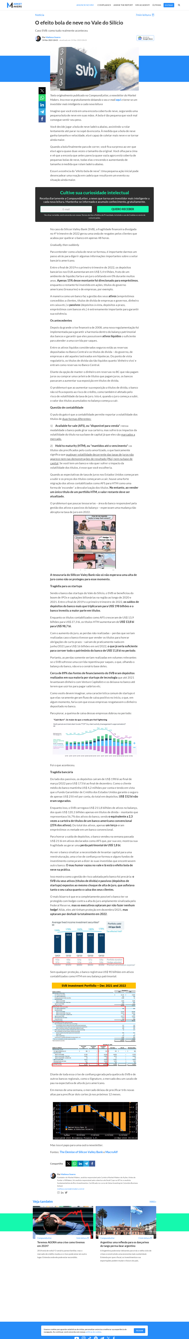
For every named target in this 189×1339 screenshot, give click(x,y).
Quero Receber (122, 209)
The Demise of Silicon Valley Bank (81, 1152)
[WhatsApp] (74, 1164)
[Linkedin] (80, 1164)
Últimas (156, 5)
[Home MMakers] (14, 5)
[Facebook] (92, 1164)
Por (51, 37)
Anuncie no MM (85, 5)
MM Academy (142, 5)
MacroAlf (111, 1152)
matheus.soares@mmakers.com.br (70, 1189)
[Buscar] (181, 5)
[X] (68, 1164)
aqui (118, 99)
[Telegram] (86, 1164)
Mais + (153, 1201)
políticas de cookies (93, 1332)
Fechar (139, 1331)
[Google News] (145, 40)
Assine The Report (123, 5)
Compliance (104, 5)
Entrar (169, 5)
